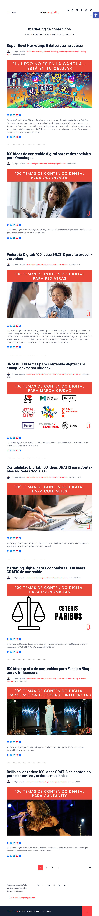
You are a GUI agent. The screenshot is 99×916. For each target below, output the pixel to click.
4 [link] (59, 867)
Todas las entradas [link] (41, 34)
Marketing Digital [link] (74, 374)
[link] (96, 15)
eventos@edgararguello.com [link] (24, 897)
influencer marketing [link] (36, 51)
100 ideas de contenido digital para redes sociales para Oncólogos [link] (49, 155)
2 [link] (47, 867)
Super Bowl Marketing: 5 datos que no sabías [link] (45, 45)
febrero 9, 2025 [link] (19, 54)
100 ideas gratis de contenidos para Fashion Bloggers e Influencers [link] (49, 670)
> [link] (90, 867)
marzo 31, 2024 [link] (74, 264)
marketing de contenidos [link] (68, 51)
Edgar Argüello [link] (12, 911)
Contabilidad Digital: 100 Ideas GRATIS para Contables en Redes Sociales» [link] (49, 469)
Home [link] (27, 34)
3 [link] (53, 867)
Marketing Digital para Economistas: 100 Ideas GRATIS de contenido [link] (46, 570)
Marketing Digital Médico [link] (57, 164)
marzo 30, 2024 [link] (75, 477)
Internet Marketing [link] (51, 51)
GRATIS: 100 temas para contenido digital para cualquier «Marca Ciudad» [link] (46, 366)
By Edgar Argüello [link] (18, 51)
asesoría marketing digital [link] (38, 264)
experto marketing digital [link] (37, 782)
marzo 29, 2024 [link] (75, 578)
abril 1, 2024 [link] (71, 164)
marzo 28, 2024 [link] (74, 782)
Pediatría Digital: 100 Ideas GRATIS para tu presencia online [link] (49, 256)
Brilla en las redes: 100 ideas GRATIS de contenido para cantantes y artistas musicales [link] (49, 773)
